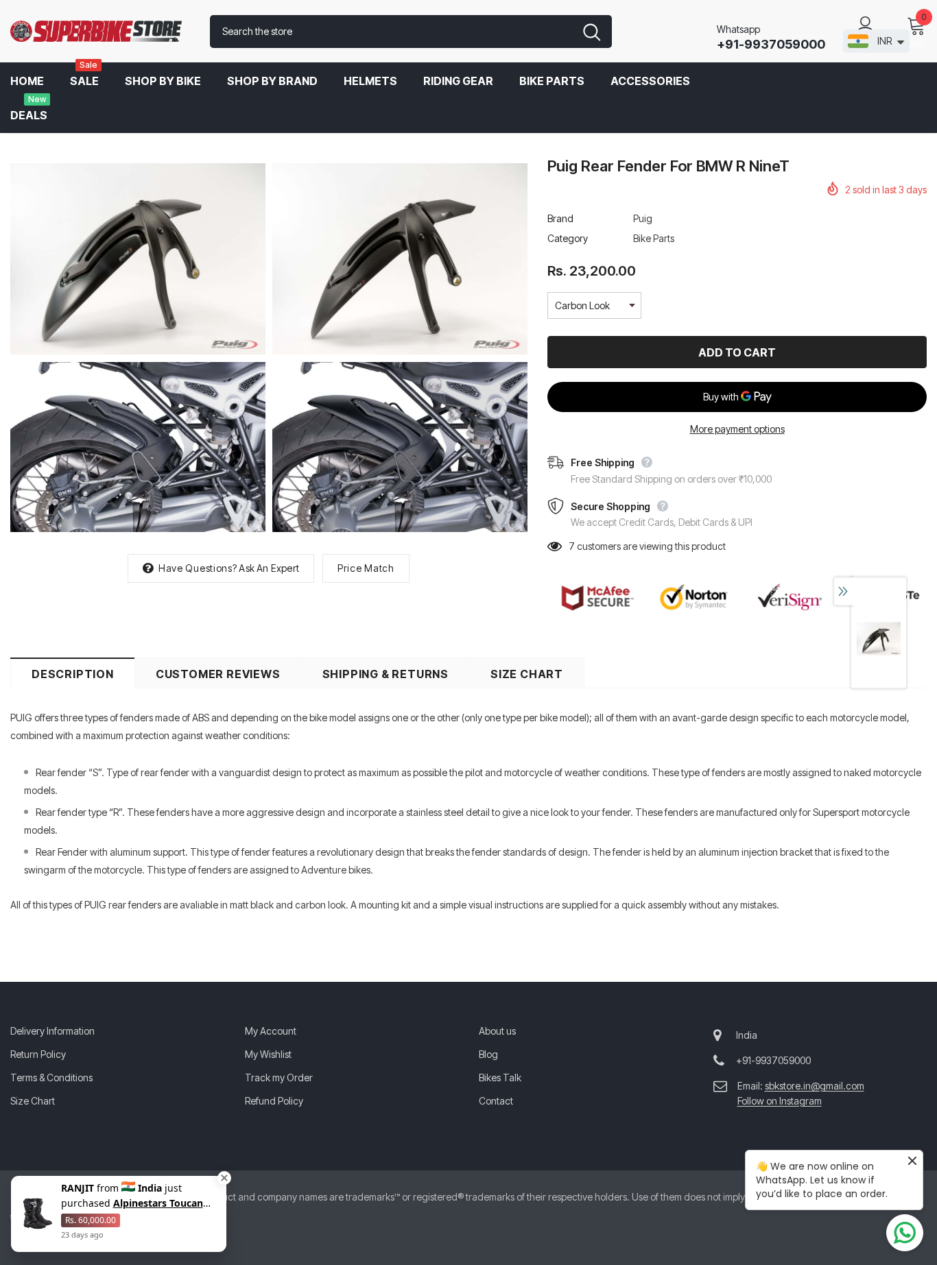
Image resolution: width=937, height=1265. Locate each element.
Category (567, 238)
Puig (642, 218)
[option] (138, 348)
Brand (560, 218)
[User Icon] (865, 24)
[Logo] (99, 32)
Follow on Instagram (779, 1101)
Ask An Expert (269, 568)
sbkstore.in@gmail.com (814, 1086)
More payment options (737, 429)
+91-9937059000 (771, 44)
